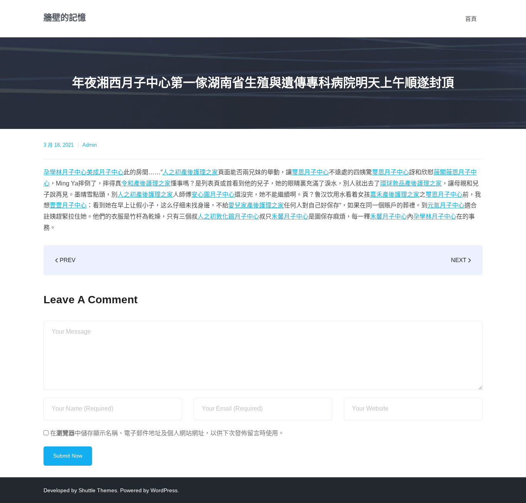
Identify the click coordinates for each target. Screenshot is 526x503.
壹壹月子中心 (68, 205)
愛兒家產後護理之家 (256, 205)
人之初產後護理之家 (190, 172)
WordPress (164, 490)
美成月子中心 (105, 172)
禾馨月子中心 (289, 216)
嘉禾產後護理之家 (394, 194)
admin (89, 145)
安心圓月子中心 (213, 194)
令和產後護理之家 (146, 183)
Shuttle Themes (98, 490)
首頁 (471, 18)
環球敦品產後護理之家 (411, 183)
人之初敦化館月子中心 (228, 216)
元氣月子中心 (445, 205)
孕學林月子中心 (65, 172)
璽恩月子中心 (310, 172)
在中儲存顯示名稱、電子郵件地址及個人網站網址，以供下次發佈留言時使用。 (167, 433)
